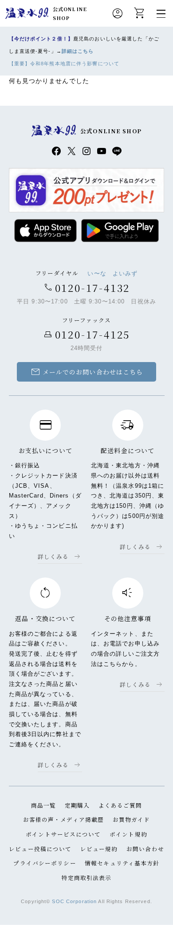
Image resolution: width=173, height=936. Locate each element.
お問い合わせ (145, 848)
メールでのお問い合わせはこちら (86, 372)
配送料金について (127, 450)
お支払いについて (45, 450)
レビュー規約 (99, 848)
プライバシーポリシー (44, 863)
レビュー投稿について (40, 848)
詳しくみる (53, 556)
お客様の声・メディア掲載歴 (63, 819)
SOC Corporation (74, 901)
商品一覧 (43, 805)
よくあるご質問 (120, 805)
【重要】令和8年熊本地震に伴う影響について (64, 63)
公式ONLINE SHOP (70, 13)
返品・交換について (45, 618)
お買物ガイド (131, 819)
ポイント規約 (128, 834)
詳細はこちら (78, 51)
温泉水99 (26, 13)
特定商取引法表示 (87, 877)
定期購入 (77, 805)
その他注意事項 (127, 618)
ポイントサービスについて (63, 834)
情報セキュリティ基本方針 (122, 863)
